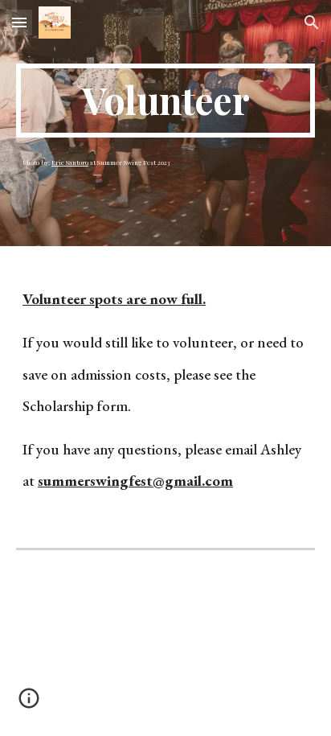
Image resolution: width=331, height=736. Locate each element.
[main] (165, 101)
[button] (19, 22)
